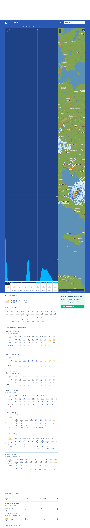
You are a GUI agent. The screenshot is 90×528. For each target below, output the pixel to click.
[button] (72, 160)
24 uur (60, 22)
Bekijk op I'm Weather (68, 306)
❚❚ (60, 290)
